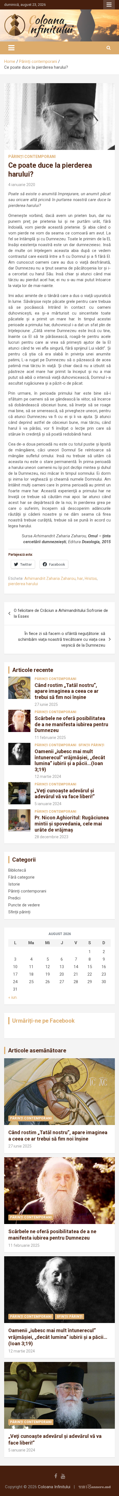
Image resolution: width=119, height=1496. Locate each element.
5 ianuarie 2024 (48, 804)
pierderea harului (23, 584)
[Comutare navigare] (11, 47)
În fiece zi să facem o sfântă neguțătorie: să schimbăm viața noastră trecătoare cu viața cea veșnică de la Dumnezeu (61, 639)
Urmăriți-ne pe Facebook (43, 1020)
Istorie (14, 884)
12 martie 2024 (48, 776)
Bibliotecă (17, 870)
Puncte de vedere (24, 905)
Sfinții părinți (91, 745)
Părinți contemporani (32, 156)
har (80, 578)
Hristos (91, 578)
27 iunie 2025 (46, 704)
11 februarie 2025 (50, 737)
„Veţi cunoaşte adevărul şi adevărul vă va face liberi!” (65, 794)
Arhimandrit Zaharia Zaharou (50, 578)
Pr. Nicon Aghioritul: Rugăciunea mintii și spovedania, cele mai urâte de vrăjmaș (72, 823)
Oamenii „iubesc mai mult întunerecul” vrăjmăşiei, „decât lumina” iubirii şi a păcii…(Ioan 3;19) (70, 760)
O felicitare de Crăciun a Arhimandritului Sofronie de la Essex (61, 613)
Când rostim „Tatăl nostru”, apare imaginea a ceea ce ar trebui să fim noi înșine (67, 691)
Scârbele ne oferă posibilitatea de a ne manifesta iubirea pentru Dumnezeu (71, 724)
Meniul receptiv (109, 4)
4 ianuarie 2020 (21, 184)
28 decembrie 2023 (51, 837)
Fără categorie (21, 877)
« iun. (12, 997)
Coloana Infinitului (54, 1486)
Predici (14, 898)
